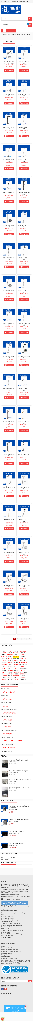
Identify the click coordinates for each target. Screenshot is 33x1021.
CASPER (10, 668)
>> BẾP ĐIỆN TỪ (5, 695)
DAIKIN (4, 670)
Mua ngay (10, 70)
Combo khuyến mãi (6, 948)
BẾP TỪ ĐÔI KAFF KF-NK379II (16, 831)
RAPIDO (16, 662)
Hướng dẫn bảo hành (7, 953)
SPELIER (4, 658)
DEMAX (10, 653)
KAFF (4, 651)
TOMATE (4, 666)
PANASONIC (23, 668)
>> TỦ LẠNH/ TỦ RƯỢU (7, 716)
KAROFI (10, 657)
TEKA (16, 655)
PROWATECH (23, 664)
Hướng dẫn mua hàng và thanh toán (11, 951)
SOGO (10, 679)
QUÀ (10, 664)
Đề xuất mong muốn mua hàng (9, 949)
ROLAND (23, 657)
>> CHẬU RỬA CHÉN (6, 723)
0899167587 (6, 1)
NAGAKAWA (23, 672)
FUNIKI (10, 672)
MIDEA (4, 674)
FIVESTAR (23, 660)
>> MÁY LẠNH (5, 688)
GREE (16, 674)
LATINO (23, 676)
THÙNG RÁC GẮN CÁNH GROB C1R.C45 (19, 820)
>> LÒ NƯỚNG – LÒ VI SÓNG (9, 730)
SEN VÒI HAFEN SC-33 (9, 487)
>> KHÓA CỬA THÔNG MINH (9, 709)
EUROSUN (10, 660)
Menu (9, 30)
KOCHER (16, 651)
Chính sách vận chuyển (7, 916)
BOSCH (23, 653)
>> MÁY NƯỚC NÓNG (7, 744)
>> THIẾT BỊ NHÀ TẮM (7, 737)
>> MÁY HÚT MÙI (6, 702)
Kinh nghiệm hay (5, 956)
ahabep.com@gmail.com (21, 1)
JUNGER (16, 677)
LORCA (4, 662)
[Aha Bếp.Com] (11, 5)
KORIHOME (16, 658)
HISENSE (10, 676)
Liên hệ (3, 946)
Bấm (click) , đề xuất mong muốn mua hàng (15, 906)
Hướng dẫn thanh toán (7, 955)
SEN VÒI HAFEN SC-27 (24, 454)
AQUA (16, 670)
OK (30, 981)
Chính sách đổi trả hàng (7, 918)
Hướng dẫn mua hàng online (9, 958)
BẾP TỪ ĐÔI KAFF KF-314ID (16, 843)
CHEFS (16, 666)
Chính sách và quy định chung (9, 920)
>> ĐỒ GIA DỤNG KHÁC (7, 751)
